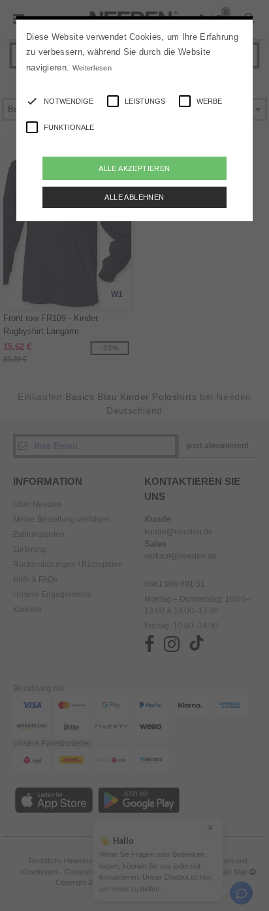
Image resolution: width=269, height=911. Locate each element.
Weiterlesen (92, 68)
